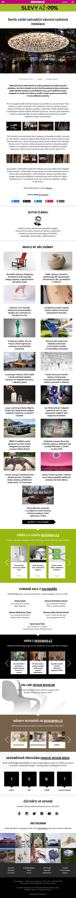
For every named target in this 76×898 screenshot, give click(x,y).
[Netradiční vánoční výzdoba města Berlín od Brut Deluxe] (38, 50)
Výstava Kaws (20, 601)
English (65, 872)
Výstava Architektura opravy (56, 601)
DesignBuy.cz (50, 535)
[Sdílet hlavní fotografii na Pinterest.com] (49, 201)
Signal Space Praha (37, 624)
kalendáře (49, 589)
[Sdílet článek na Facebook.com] (15, 201)
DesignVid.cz (43, 640)
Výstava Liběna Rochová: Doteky (56, 612)
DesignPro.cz (53, 720)
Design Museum (44, 685)
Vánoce (49, 188)
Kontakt (11, 867)
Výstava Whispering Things (20, 612)
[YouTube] (49, 814)
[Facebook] (19, 814)
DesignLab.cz (42, 894)
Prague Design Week (55, 758)
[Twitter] (34, 814)
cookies (56, 888)
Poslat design (65, 870)
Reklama (11, 870)
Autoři (29, 870)
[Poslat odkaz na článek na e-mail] (61, 201)
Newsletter (47, 872)
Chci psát (11, 872)
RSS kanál (47, 867)
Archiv (29, 872)
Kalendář (47, 870)
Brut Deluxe (43, 194)
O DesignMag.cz (29, 867)
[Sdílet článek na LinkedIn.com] (38, 201)
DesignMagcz (43, 828)
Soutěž (65, 867)
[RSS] (57, 814)
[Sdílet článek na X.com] (27, 201)
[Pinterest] (42, 814)
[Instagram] (27, 814)
